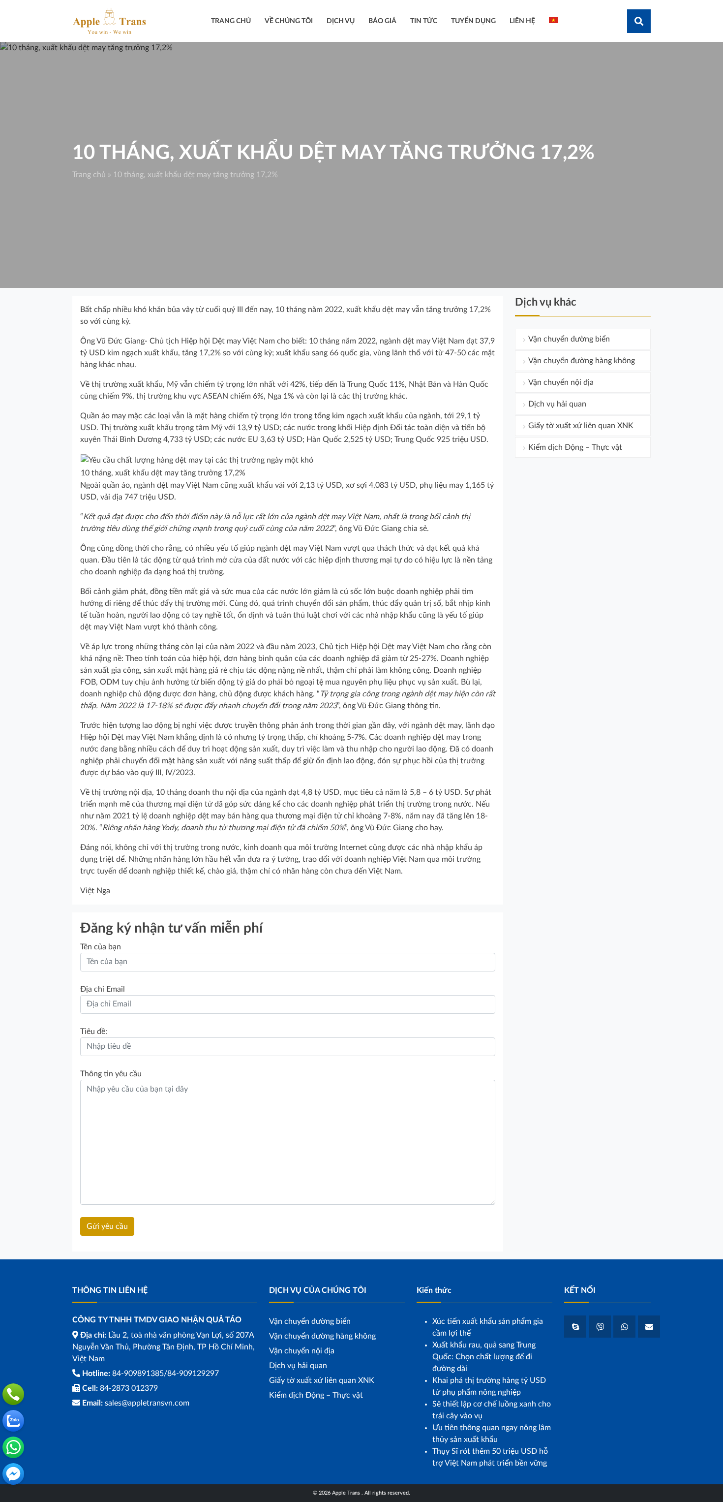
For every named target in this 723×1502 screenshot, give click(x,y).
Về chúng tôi (289, 21)
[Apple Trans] (109, 21)
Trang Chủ (231, 21)
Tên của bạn (100, 947)
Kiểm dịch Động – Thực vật (575, 447)
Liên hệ (522, 21)
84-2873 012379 (129, 1388)
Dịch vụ (341, 21)
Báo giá (382, 21)
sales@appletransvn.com (147, 1403)
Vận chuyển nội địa (561, 382)
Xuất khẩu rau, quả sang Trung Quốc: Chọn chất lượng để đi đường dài (484, 1357)
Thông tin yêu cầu (111, 1074)
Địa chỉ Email (102, 989)
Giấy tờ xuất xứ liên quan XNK (580, 426)
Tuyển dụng (473, 21)
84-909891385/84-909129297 (165, 1373)
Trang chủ (89, 175)
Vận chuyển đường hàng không (581, 361)
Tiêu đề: (93, 1031)
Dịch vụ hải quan (557, 404)
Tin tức (423, 21)
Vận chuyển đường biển (569, 339)
